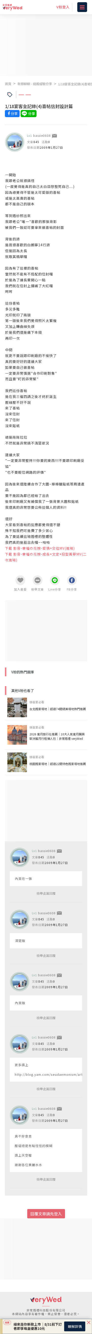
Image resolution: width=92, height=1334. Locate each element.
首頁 (8, 83)
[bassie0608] (14, 142)
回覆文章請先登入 (46, 1214)
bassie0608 (42, 135)
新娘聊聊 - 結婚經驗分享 (34, 83)
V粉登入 (63, 6)
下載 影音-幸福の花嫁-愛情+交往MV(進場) (40, 548)
